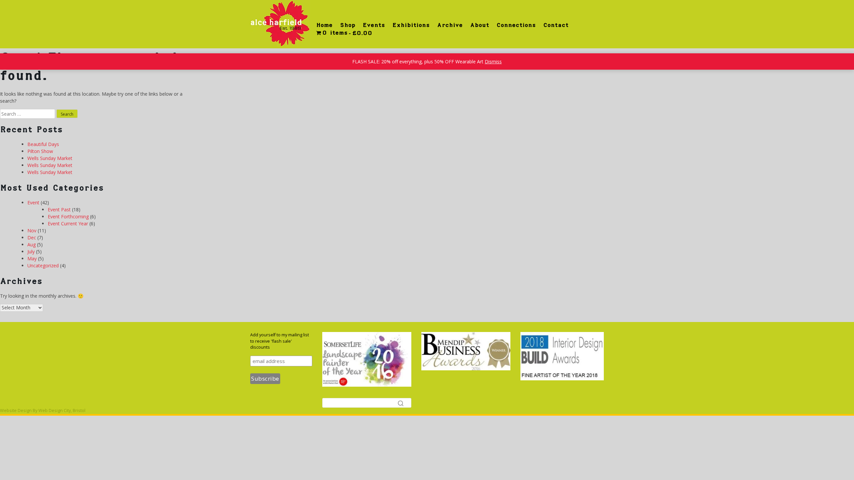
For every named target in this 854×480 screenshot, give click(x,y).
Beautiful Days (43, 144)
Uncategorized (43, 265)
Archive (450, 25)
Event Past (59, 209)
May (32, 258)
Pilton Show (40, 151)
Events (374, 25)
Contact (555, 25)
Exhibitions (411, 25)
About (479, 25)
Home (324, 25)
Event (33, 202)
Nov (31, 230)
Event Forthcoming (68, 216)
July (31, 251)
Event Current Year (68, 223)
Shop (347, 25)
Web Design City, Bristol (61, 410)
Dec (31, 237)
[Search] (400, 403)
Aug (31, 244)
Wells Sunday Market (49, 158)
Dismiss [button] (493, 61)
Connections (516, 25)
